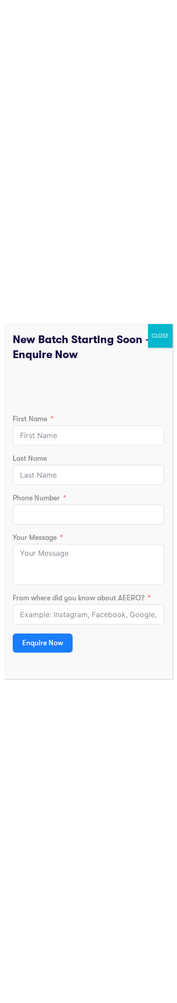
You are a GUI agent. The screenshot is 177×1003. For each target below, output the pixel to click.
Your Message (35, 538)
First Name (30, 419)
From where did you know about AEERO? (78, 598)
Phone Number (36, 498)
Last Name (30, 458)
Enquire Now (42, 643)
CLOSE (160, 336)
